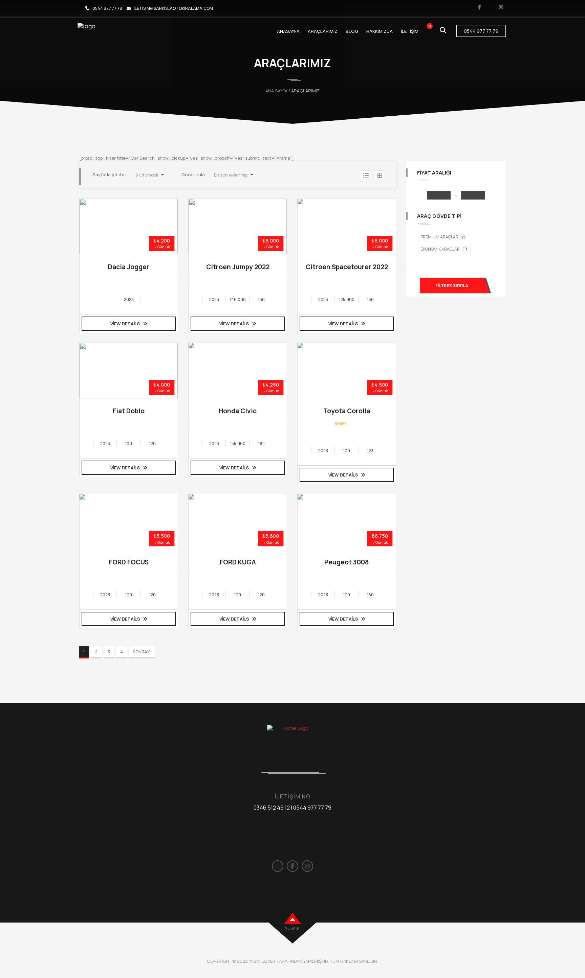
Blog (352, 31)
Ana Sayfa (276, 91)
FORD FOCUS (129, 562)
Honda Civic (238, 410)
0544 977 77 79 (107, 8)
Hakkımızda (379, 31)
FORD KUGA (238, 562)
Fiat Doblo (129, 410)
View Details (125, 324)
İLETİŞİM (409, 31)
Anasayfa (288, 31)
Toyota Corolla (346, 410)
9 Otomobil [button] (146, 175)
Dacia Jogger (128, 266)
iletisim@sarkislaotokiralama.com (173, 8)
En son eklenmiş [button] (230, 175)
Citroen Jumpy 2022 (237, 266)
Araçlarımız (323, 31)
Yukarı (292, 928)
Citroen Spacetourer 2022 (347, 266)
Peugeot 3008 (346, 562)
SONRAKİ (142, 652)
